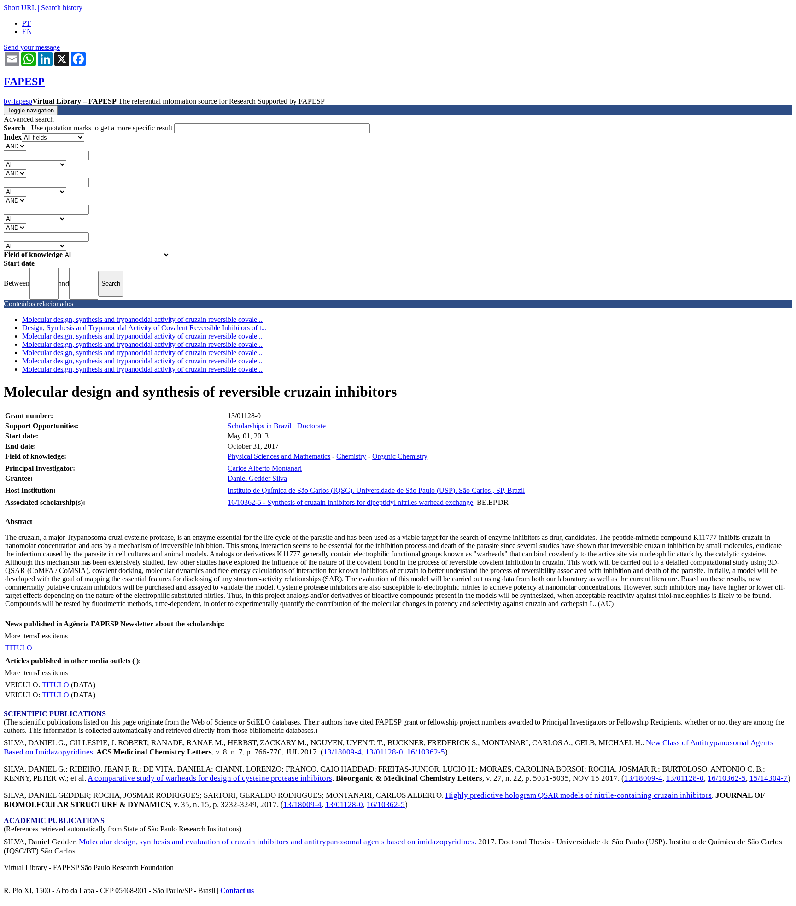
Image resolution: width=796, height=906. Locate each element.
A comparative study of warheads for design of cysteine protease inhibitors (210, 778)
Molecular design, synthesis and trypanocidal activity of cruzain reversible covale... (142, 319)
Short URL (20, 8)
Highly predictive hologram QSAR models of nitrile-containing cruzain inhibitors (578, 795)
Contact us (237, 890)
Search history (61, 8)
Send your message (32, 47)
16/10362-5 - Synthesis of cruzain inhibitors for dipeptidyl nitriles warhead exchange (350, 502)
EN (27, 31)
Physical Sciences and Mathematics (279, 456)
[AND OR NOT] (15, 146)
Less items (52, 636)
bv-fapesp (18, 101)
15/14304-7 (768, 778)
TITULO (18, 648)
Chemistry (351, 456)
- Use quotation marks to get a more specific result (89, 128)
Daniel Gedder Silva (257, 478)
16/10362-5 (426, 752)
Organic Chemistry (399, 456)
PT (26, 23)
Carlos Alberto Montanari (265, 468)
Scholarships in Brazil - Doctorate (277, 426)
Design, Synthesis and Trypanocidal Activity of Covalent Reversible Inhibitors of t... (144, 328)
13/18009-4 (342, 752)
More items (21, 636)
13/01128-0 (384, 752)
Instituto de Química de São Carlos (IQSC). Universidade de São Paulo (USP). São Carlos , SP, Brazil (376, 490)
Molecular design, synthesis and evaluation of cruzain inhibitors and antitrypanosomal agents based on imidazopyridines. (278, 841)
